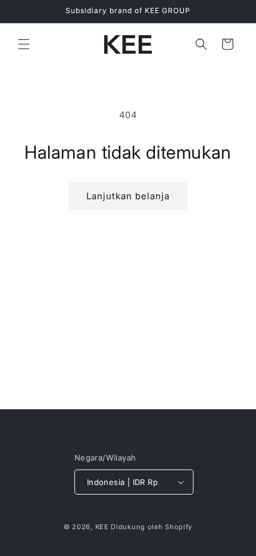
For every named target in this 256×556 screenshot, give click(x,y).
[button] (24, 44)
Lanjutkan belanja (128, 196)
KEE (102, 527)
